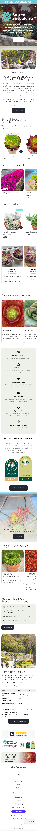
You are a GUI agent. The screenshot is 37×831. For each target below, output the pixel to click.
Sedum (18, 788)
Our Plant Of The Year (18, 488)
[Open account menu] (31, 6)
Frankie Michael (22, 818)
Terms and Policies (18, 828)
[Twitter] (25, 815)
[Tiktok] (22, 815)
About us (18, 800)
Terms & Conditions (18, 807)
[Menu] (2, 6)
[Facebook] (12, 815)
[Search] (6, 6)
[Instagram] (15, 815)
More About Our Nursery (18, 721)
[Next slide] (34, 146)
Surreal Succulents (19, 825)
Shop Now (18, 40)
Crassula (18, 784)
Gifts (18, 774)
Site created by (14, 818)
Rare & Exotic (18, 771)
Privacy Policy (18, 804)
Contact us (18, 797)
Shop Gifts (18, 536)
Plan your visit (18, 111)
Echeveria (18, 781)
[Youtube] (18, 815)
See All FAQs (8, 627)
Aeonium (18, 778)
